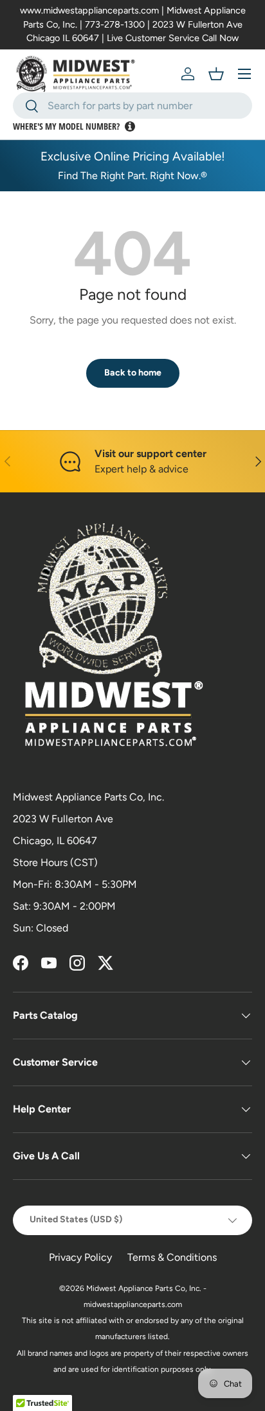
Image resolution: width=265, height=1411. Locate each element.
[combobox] (132, 105)
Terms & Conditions (172, 1257)
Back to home (132, 372)
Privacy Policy (80, 1257)
